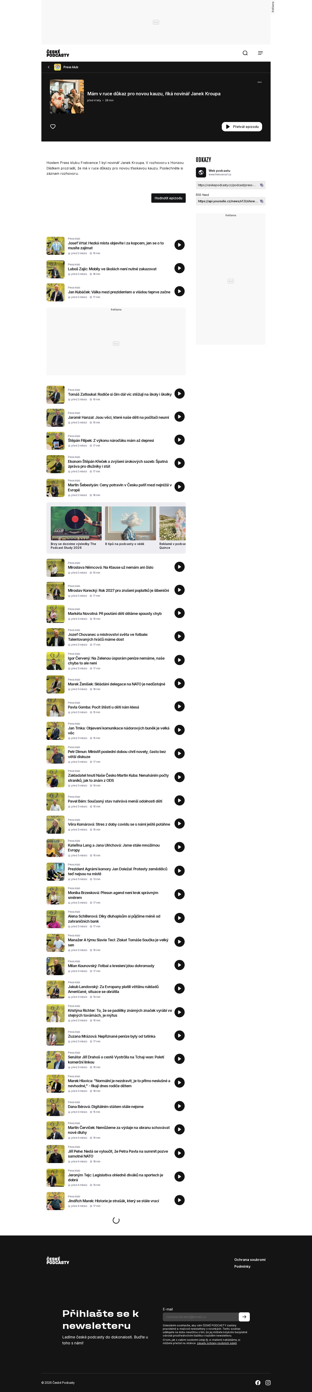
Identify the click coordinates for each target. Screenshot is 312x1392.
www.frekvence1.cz (220, 174)
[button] (245, 53)
